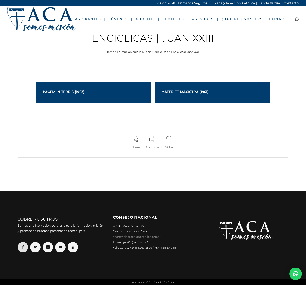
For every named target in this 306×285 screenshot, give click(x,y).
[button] (295, 274)
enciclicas (161, 51)
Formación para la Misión (134, 51)
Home (110, 51)
